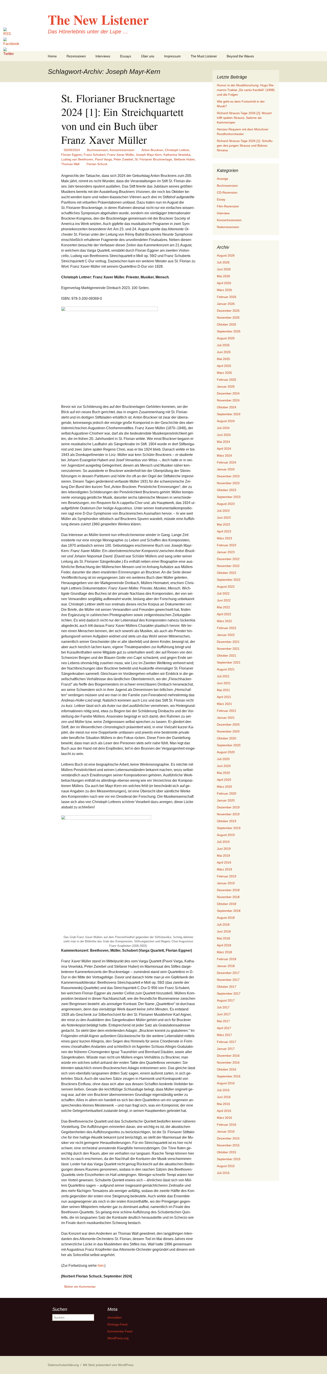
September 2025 (228, 331)
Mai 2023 (223, 524)
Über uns (147, 56)
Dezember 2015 (228, 1138)
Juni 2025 (224, 352)
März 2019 (224, 869)
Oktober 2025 (226, 324)
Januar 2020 (226, 800)
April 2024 (224, 448)
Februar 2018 (226, 959)
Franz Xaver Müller (120, 154)
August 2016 (226, 1083)
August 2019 (226, 835)
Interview (223, 213)
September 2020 (228, 745)
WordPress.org (118, 1338)
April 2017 (224, 1028)
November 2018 (228, 897)
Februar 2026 (226, 297)
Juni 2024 (224, 435)
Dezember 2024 (228, 393)
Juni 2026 (224, 269)
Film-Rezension (228, 206)
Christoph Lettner (177, 150)
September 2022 (228, 579)
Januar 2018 (226, 966)
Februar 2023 (226, 545)
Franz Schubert (94, 154)
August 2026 (226, 255)
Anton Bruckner (152, 150)
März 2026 (224, 290)
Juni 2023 (224, 517)
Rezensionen (76, 56)
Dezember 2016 (228, 1055)
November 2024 (228, 400)
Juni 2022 (224, 600)
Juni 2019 (224, 848)
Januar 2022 (226, 635)
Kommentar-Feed (119, 1331)
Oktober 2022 (226, 573)
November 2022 (228, 566)
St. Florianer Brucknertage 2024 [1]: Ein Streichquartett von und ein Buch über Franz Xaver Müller (122, 119)
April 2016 (224, 1111)
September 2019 (228, 828)
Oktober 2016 (226, 1069)
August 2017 (226, 1000)
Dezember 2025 (228, 310)
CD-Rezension (227, 192)
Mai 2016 (223, 1104)
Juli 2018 (223, 924)
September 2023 (228, 497)
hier (100, 1265)
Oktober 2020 (226, 738)
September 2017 (228, 993)
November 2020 (228, 731)
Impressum (172, 56)
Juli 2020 (223, 759)
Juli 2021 (223, 676)
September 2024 (228, 414)
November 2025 (228, 317)
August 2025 (226, 338)
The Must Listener (204, 56)
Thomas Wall (70, 164)
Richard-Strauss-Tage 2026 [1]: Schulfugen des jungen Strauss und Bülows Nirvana (245, 145)
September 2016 (228, 1076)
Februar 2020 (226, 793)
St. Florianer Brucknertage (153, 159)
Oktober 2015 (226, 1152)
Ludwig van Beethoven (77, 159)
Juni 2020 (224, 766)
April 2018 (224, 945)
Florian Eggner (71, 154)
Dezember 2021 (228, 641)
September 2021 (228, 662)
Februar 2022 (226, 628)
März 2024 (224, 455)
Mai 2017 (223, 1021)
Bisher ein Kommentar (80, 1286)
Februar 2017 (226, 1042)
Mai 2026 (223, 276)
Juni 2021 (224, 683)
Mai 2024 (223, 441)
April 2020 (224, 779)
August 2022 (226, 586)
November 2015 (228, 1145)
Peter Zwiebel (123, 159)
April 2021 (224, 697)
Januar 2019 (226, 883)
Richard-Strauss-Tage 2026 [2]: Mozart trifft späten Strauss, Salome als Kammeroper (244, 117)
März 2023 (224, 538)
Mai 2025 (223, 359)
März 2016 (224, 1117)
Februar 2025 (226, 379)
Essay (221, 199)
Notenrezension (228, 227)
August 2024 (226, 421)
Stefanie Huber (184, 159)
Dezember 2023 (228, 476)
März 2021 (224, 704)
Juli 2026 (223, 262)
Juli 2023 (223, 510)
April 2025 (224, 366)
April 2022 (224, 614)
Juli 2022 (223, 593)
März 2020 (224, 786)
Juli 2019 (223, 842)
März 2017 (224, 1035)
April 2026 (224, 283)
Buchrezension (97, 150)
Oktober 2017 (226, 986)
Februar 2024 (226, 462)
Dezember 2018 (228, 890)
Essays (125, 56)
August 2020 (226, 752)
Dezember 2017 (228, 973)
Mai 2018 (223, 938)
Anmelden (114, 1317)
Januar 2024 (226, 469)
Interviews (102, 56)
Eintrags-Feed (117, 1324)
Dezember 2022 (228, 559)
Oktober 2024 (226, 407)
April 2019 (224, 862)
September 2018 (228, 911)
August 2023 (226, 504)
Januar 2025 (226, 386)
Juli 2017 (223, 1007)
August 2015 (226, 1166)
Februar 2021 (226, 710)
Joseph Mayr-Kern (149, 154)
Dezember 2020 (228, 724)
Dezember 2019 (228, 807)
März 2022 (224, 621)
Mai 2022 (223, 607)
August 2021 (226, 669)
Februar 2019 (226, 876)
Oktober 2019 (226, 821)
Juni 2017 (224, 1014)
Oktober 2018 (226, 904)
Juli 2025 (223, 345)
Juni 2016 (224, 1097)
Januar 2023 (226, 552)
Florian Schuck (97, 164)
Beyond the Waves (240, 56)
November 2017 (228, 979)
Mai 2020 (223, 773)
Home (52, 56)
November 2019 (228, 814)
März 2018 (224, 952)
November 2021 (228, 648)
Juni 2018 (224, 931)
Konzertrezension (122, 150)
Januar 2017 (226, 1048)
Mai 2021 (223, 690)
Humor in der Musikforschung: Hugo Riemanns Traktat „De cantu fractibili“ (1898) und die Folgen (246, 89)
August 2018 (226, 917)
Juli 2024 (223, 428)
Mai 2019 (223, 855)
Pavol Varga (103, 159)
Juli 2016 (223, 1090)
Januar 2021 (226, 717)
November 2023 (228, 483)
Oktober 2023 (226, 490)
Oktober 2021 (226, 655)
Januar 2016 (226, 1131)
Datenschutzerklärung (63, 1365)
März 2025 (224, 372)
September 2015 (228, 1159)
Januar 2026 (226, 304)
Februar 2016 (226, 1124)
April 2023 (224, 531)
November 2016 (228, 1062)
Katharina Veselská (177, 154)
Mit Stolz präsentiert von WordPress (108, 1365)
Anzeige (222, 178)
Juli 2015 (223, 1173)
